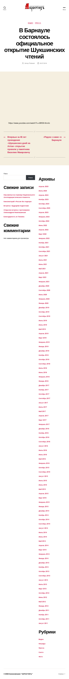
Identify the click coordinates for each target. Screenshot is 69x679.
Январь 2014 (43, 558)
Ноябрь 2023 (44, 199)
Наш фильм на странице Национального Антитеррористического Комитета (19, 196)
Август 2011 (43, 623)
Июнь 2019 (43, 325)
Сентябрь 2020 (44, 290)
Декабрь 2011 (44, 610)
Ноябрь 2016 (44, 433)
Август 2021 (43, 255)
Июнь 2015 (43, 485)
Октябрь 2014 (44, 519)
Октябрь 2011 (44, 619)
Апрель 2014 (43, 545)
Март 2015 (43, 498)
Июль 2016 (43, 450)
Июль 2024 (43, 191)
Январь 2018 (43, 381)
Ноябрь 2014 (44, 515)
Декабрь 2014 (44, 511)
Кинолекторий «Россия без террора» (18, 201)
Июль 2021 (43, 260)
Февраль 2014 (44, 554)
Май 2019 (42, 329)
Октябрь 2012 (44, 593)
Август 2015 (43, 476)
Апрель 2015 (43, 493)
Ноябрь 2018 (44, 355)
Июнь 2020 (43, 294)
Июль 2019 (43, 320)
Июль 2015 (43, 480)
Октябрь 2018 (44, 359)
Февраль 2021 (44, 281)
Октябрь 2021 (44, 247)
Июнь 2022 (43, 225)
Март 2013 (43, 588)
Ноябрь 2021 (44, 242)
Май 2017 (42, 411)
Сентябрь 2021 (44, 251)
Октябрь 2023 (44, 204)
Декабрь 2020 (44, 286)
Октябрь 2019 (44, 312)
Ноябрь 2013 (44, 567)
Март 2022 (43, 234)
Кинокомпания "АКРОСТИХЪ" (21, 674)
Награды (42, 643)
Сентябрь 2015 (44, 472)
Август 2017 (43, 402)
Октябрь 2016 (44, 437)
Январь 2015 (43, 506)
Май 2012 (42, 601)
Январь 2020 (43, 303)
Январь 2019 (43, 346)
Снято (41, 652)
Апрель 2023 (43, 212)
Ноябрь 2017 (44, 390)
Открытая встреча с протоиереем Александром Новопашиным (17, 211)
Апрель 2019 (43, 333)
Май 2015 (42, 489)
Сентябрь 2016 (44, 441)
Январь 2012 (43, 606)
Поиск (6, 174)
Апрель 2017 (43, 415)
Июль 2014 (43, 532)
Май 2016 (42, 459)
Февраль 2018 (44, 377)
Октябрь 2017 (44, 394)
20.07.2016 (43, 63)
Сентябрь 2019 (44, 316)
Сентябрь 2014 (44, 524)
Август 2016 (43, 446)
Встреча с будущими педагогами (16, 206)
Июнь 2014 (43, 537)
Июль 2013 (43, 584)
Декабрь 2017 (44, 385)
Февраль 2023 (44, 217)
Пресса (38, 23)
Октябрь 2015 (44, 467)
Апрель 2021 (43, 273)
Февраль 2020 (44, 299)
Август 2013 (43, 580)
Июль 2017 (43, 407)
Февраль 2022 (44, 238)
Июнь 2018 (43, 372)
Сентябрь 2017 (44, 398)
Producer (32, 63)
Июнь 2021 (43, 264)
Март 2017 (43, 420)
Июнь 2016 (43, 454)
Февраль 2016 (44, 463)
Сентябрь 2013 (44, 575)
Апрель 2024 (43, 195)
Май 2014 (42, 541)
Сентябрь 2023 (44, 208)
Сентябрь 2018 (44, 364)
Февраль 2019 (44, 342)
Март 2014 (43, 550)
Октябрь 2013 (44, 571)
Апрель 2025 (43, 186)
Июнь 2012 (43, 597)
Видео (30, 23)
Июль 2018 (43, 368)
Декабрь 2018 (44, 351)
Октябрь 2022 (44, 221)
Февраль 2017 (44, 424)
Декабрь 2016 (44, 428)
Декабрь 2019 (44, 307)
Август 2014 (43, 528)
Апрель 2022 (43, 229)
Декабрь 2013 (44, 563)
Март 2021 (43, 277)
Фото (41, 656)
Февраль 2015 (44, 502)
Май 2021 (42, 268)
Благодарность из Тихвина (14, 216)
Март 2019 (43, 338)
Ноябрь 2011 (44, 614)
